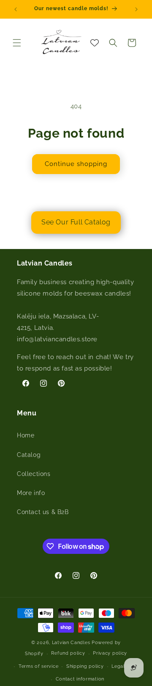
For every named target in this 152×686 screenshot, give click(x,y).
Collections (34, 473)
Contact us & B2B (43, 512)
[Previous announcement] (15, 9)
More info (31, 493)
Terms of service (38, 666)
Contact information (80, 679)
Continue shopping (76, 164)
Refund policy (68, 653)
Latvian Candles (71, 642)
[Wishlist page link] (94, 43)
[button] (17, 42)
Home (25, 435)
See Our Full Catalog (76, 222)
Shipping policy (85, 666)
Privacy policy (110, 653)
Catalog (29, 454)
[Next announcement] (136, 9)
